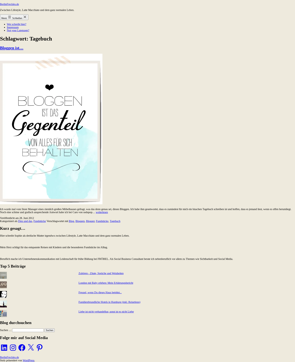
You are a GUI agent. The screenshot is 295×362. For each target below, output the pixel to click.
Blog (71, 221)
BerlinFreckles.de (9, 4)
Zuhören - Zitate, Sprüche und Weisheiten (101, 273)
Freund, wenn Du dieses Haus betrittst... (100, 292)
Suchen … (5, 330)
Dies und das (25, 221)
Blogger (90, 221)
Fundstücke (39, 221)
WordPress (28, 360)
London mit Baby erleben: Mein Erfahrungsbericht (106, 282)
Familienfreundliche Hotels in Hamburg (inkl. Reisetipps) (109, 302)
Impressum (13, 27)
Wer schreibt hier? (16, 24)
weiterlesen (102, 212)
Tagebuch (115, 221)
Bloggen (80, 221)
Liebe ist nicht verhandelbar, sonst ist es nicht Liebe (106, 311)
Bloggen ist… (11, 48)
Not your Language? (18, 30)
